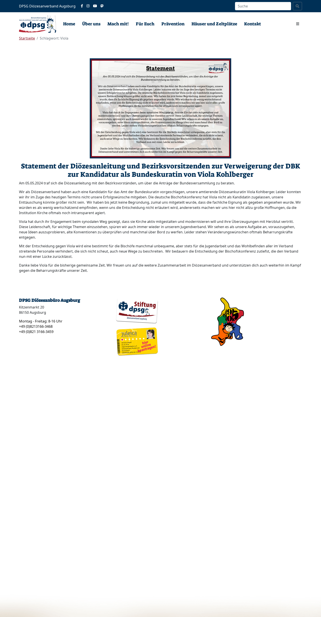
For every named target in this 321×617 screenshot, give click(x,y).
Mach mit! (118, 24)
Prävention (173, 24)
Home (69, 24)
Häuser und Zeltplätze (214, 24)
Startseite (27, 38)
